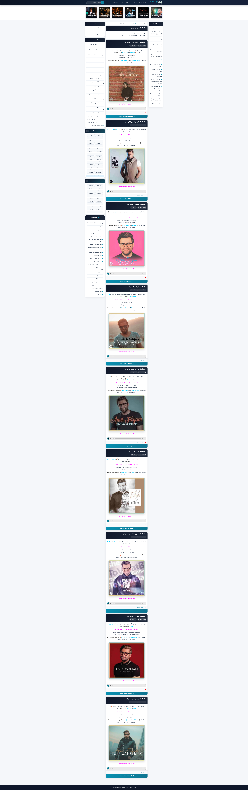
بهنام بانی (90, 151)
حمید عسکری (99, 169)
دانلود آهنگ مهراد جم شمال (96, 236)
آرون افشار (91, 143)
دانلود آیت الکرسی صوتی (97, 285)
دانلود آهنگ (99, 294)
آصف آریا (91, 140)
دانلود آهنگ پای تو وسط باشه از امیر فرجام (134, 534)
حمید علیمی (99, 193)
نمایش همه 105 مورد (95, 175)
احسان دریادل (91, 148)
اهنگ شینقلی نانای (98, 230)
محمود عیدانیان (90, 206)
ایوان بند (99, 140)
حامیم (99, 164)
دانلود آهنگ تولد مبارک (97, 255)
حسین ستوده (99, 188)
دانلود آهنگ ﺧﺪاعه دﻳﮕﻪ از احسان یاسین (95, 119)
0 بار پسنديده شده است (141, 607)
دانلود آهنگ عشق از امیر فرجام (137, 451)
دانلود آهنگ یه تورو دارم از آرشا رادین (95, 78)
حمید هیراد (91, 161)
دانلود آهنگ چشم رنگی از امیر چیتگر (95, 116)
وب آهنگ (145, 2)
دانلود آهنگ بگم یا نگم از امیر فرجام (136, 287)
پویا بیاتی (91, 159)
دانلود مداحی (128, 2)
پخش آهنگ (115, 2)
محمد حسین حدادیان (99, 209)
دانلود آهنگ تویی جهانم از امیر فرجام (136, 699)
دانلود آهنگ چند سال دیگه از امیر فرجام (135, 42)
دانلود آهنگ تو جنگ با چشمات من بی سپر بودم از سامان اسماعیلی (156, 33)
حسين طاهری (99, 190)
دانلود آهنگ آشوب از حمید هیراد (95, 244)
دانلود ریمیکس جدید (99, 34)
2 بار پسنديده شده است (141, 195)
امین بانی (99, 143)
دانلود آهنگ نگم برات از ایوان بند (95, 264)
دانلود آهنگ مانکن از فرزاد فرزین (95, 258)
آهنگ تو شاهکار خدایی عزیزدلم (96, 233)
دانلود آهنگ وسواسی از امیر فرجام (136, 204)
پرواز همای (99, 161)
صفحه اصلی (137, 23)
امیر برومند (99, 185)
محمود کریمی (91, 198)
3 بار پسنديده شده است (141, 689)
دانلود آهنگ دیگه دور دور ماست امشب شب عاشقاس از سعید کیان (156, 81)
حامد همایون (99, 167)
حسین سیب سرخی (91, 190)
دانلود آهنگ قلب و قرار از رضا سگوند (95, 95)
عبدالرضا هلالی (99, 198)
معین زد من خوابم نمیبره (97, 288)
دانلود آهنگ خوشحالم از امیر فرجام (136, 616)
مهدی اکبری (99, 201)
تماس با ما (122, 2)
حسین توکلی (91, 167)
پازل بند (91, 156)
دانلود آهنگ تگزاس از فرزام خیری (96, 112)
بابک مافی (90, 153)
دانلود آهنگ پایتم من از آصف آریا (95, 252)
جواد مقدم (91, 185)
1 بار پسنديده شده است (141, 442)
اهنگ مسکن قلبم (98, 226)
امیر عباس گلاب (99, 148)
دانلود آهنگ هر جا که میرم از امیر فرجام (135, 369)
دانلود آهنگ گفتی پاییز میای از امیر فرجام (135, 122)
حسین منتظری (91, 169)
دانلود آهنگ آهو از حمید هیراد (96, 278)
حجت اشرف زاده (99, 172)
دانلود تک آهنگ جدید (137, 2)
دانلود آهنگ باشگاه (98, 261)
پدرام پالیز (99, 159)
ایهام (99, 135)
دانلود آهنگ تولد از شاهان (156, 28)
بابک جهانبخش (99, 156)
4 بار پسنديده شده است (141, 277)
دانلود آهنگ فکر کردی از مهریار (96, 125)
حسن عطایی (91, 188)
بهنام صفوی (99, 153)
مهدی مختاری (91, 201)
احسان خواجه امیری (99, 151)
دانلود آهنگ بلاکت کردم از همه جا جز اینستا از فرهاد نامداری (156, 88)
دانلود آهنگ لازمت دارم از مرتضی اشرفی (95, 122)
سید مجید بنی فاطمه (99, 196)
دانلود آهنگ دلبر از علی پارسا (96, 275)
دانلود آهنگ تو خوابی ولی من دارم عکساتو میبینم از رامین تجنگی (156, 44)
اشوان (91, 135)
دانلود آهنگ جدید (98, 291)
